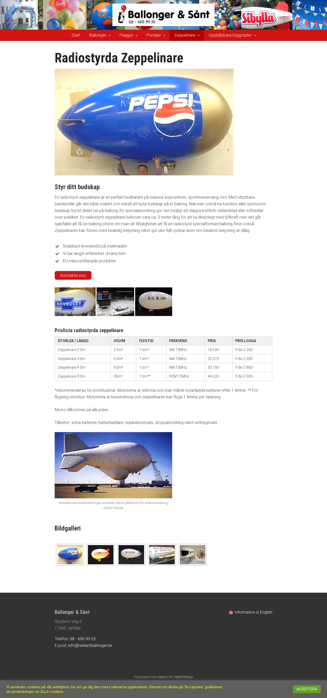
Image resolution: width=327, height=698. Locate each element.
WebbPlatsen (183, 677)
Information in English (252, 612)
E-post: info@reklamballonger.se (83, 645)
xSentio (163, 677)
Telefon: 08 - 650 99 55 (75, 638)
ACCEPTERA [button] (307, 689)
